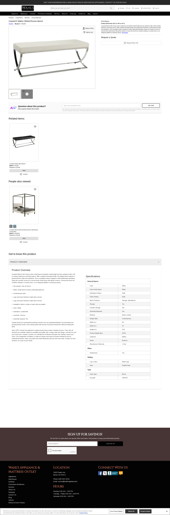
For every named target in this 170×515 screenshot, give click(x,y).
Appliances (14, 14)
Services (57, 14)
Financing (73, 14)
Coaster (11, 24)
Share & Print (89, 28)
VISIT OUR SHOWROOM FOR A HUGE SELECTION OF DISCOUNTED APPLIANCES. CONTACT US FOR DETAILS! (85, 2)
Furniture (33, 14)
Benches (27, 17)
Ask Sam (151, 105)
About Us (65, 14)
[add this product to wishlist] (35, 126)
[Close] (167, 511)
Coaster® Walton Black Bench (17, 163)
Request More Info (132, 43)
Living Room (19, 17)
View (23, 170)
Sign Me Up (110, 444)
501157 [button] (23, 24)
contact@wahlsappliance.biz (67, 481)
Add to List (89, 32)
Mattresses (24, 14)
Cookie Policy (83, 513)
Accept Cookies (145, 511)
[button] (118, 8)
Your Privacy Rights (116, 511)
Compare (25, 174)
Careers (95, 14)
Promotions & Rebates (45, 14)
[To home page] (27, 8)
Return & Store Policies (16, 503)
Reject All (131, 511)
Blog (89, 14)
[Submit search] (111, 8)
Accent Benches (36, 17)
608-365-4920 (63, 479)
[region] (85, 511)
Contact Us (81, 14)
